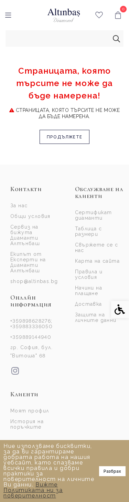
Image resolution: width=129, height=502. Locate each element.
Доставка (88, 304)
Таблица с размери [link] (88, 231)
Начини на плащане (89, 290)
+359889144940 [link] (30, 337)
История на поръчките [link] (27, 424)
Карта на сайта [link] (97, 261)
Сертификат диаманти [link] (93, 215)
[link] (64, 15)
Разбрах (112, 471)
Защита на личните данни (96, 317)
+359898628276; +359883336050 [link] (31, 323)
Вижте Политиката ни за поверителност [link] (33, 490)
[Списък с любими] (99, 15)
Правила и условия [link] (89, 274)
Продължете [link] (64, 136)
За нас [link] (19, 205)
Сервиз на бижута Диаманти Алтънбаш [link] (25, 235)
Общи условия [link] (30, 216)
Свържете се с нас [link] (96, 247)
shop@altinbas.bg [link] (34, 281)
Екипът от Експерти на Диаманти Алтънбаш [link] (28, 262)
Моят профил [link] (29, 411)
